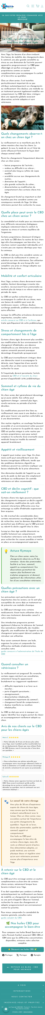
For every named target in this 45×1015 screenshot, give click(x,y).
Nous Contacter (22, 997)
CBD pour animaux (26, 34)
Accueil (12, 34)
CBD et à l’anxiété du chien (25, 376)
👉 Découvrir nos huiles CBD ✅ (22, 949)
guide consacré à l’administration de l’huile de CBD (22, 653)
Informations (22, 991)
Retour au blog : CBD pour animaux (24, 968)
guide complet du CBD (11, 918)
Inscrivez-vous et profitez (22, 1002)
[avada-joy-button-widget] (6, 1009)
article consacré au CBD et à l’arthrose (18, 320)
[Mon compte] (41, 6)
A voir (22, 985)
